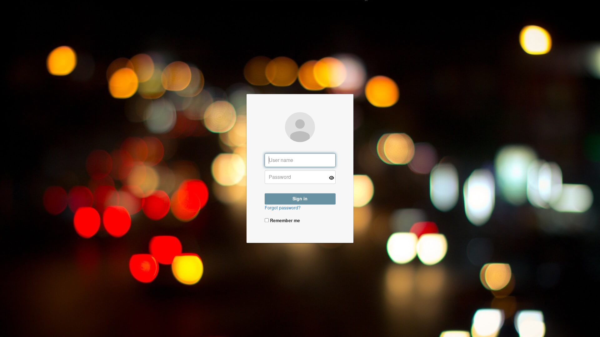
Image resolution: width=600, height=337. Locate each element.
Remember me (285, 220)
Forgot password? (283, 207)
